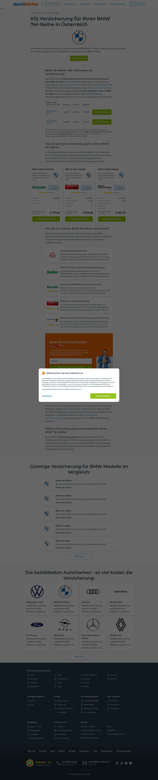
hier (81, 389)
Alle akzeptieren (103, 396)
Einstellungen (47, 396)
